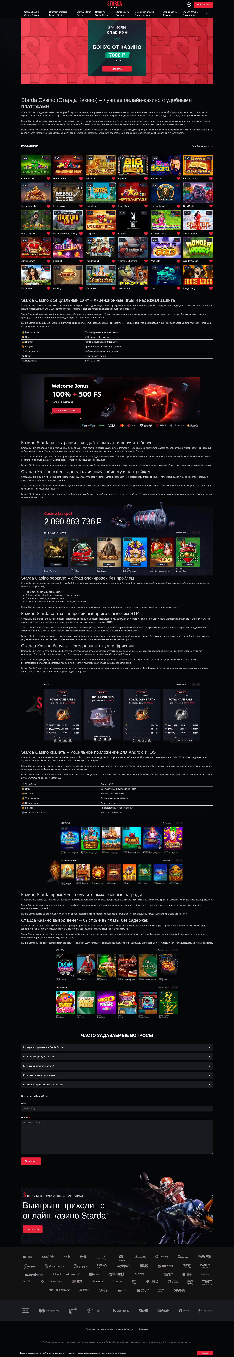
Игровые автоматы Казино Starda (59, 13)
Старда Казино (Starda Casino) (31, 13)
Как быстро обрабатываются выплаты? (43, 1085)
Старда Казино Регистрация (190, 13)
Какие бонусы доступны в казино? (40, 1057)
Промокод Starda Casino (102, 13)
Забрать (117, 69)
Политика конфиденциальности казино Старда (109, 1329)
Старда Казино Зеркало (170, 13)
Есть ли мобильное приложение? (40, 1075)
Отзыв (24, 1117)
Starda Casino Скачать (122, 13)
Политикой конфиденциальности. (114, 1353)
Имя (23, 1103)
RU (207, 13)
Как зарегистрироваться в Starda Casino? (44, 1047)
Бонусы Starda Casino (84, 13)
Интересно (33, 1229)
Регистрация (203, 4)
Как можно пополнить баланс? (38, 1066)
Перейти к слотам (200, 146)
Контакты (144, 1329)
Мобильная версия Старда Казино (144, 13)
